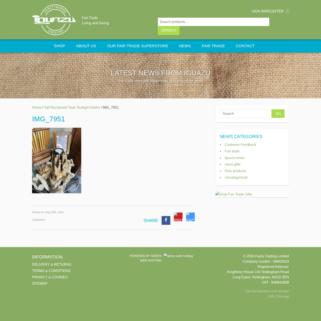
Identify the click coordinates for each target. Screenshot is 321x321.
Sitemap (40, 283)
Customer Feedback (240, 145)
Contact (245, 46)
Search (168, 30)
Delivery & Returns (51, 264)
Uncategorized (236, 177)
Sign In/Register (268, 11)
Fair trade (232, 151)
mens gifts (232, 164)
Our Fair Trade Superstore (137, 46)
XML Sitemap (278, 296)
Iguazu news (234, 158)
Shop (59, 46)
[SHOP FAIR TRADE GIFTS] (252, 194)
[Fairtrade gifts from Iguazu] (54, 19)
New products (235, 171)
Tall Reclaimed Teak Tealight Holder (72, 107)
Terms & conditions (51, 271)
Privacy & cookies (50, 277)
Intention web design (273, 291)
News (185, 46)
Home (40, 45)
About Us (86, 46)
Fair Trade (213, 46)
